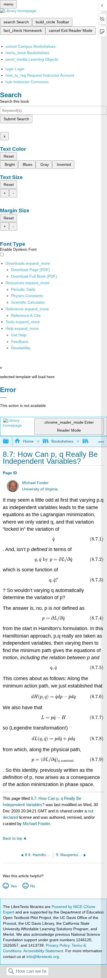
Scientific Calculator (28, 302)
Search (11, 971)
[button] (19, 341)
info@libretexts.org (42, 956)
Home (28, 441)
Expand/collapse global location (101, 439)
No (32, 886)
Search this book (14, 101)
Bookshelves (62, 441)
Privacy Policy (57, 945)
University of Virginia (40, 489)
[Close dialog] (3, 397)
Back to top (12, 838)
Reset (9, 156)
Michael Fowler (35, 483)
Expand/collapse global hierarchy (9, 441)
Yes (13, 886)
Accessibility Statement (43, 951)
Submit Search (16, 119)
